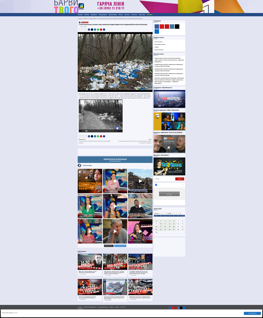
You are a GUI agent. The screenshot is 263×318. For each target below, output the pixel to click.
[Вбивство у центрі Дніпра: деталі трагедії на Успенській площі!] (90, 262)
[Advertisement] (103, 152)
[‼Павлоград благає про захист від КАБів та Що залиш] (90, 181)
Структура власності (103, 307)
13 (174, 224)
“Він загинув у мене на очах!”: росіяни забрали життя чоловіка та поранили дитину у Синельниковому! (114, 272)
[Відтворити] (80, 131)
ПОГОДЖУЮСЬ (252, 313)
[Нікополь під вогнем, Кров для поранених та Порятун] (140, 206)
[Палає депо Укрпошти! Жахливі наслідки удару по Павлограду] (90, 287)
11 (165, 224)
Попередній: (95, 141)
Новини (86, 14)
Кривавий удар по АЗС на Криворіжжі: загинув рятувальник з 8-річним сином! (140, 297)
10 (160, 224)
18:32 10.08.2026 (133, 275)
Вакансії (149, 14)
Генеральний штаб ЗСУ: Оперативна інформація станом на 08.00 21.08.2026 (169, 65)
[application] (101, 115)
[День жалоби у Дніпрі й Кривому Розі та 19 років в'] (115, 181)
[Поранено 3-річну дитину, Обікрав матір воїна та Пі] (90, 206)
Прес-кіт (117, 307)
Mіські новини (85, 22)
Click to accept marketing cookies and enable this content (169, 194)
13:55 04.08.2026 (133, 299)
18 (165, 226)
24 (160, 229)
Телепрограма (103, 14)
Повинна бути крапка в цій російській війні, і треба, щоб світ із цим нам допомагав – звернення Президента (169, 59)
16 (156, 226)
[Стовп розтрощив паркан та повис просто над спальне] (115, 206)
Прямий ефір (113, 14)
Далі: (134, 141)
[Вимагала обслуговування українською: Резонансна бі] (140, 231)
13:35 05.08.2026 (108, 300)
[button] (184, 14)
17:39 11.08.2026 (108, 275)
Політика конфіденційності (90, 307)
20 (174, 226)
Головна (80, 14)
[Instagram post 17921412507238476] (140, 181)
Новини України (159, 49)
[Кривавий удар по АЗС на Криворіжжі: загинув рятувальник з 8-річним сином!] (140, 287)
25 (165, 229)
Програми (94, 14)
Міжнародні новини (160, 44)
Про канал (142, 14)
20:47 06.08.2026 (83, 299)
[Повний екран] (121, 131)
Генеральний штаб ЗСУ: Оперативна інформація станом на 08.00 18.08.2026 (169, 74)
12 (169, 224)
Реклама (127, 14)
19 (169, 226)
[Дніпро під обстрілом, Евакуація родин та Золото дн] (90, 231)
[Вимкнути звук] (118, 131)
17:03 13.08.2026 (83, 274)
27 (174, 229)
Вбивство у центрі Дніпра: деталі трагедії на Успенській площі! (87, 272)
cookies (16, 312)
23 (156, 229)
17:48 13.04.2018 (83, 26)
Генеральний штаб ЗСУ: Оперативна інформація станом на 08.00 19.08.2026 (169, 70)
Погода (120, 14)
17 (160, 226)
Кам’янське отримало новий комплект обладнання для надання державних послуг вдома (114, 298)
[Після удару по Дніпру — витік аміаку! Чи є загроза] (115, 231)
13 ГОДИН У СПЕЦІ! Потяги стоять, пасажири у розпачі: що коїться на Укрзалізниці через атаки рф (138, 272)
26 (169, 229)
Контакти (134, 14)
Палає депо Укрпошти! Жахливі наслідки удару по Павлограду (87, 297)
